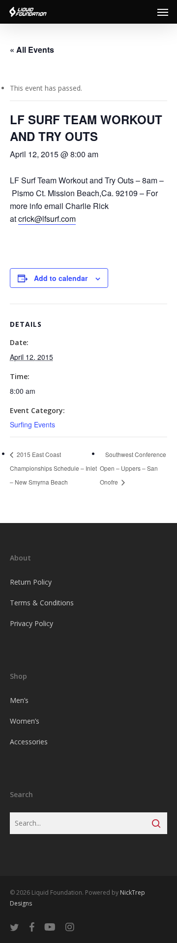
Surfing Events (32, 424)
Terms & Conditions (42, 602)
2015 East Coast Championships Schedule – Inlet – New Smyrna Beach (53, 468)
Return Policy (31, 582)
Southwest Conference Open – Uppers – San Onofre (133, 468)
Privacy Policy (31, 623)
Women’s (24, 721)
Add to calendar (61, 278)
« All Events (32, 49)
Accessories (29, 741)
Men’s (19, 700)
